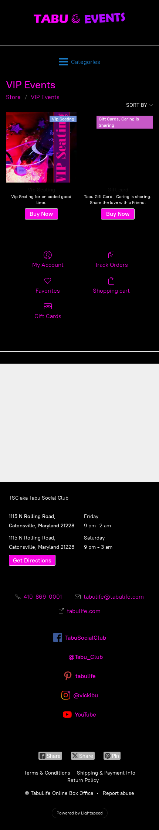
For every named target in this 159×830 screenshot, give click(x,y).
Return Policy (83, 780)
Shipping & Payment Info (106, 773)
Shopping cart (111, 290)
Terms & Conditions (47, 773)
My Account (48, 264)
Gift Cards (47, 316)
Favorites (47, 290)
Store (13, 97)
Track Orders (111, 264)
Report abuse (118, 793)
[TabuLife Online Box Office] (79, 18)
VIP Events (45, 97)
